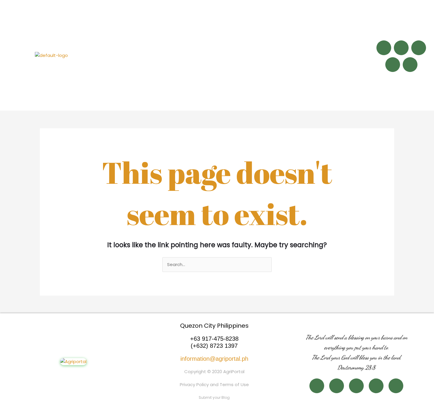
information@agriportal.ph (214, 358)
